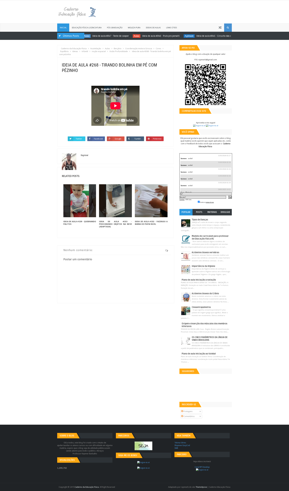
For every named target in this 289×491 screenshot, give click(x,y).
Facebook (98, 138)
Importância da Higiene (203, 266)
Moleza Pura (134, 27)
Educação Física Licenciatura (87, 27)
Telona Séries (180, 443)
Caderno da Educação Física (87, 487)
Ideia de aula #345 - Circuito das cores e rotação (200, 36)
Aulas (116, 36)
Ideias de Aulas (153, 27)
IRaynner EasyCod (182, 445)
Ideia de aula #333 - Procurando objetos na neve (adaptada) (115, 224)
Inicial (63, 27)
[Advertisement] (195, 11)
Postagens (188, 411)
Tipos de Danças (200, 219)
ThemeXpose (201, 487)
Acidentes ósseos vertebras (205, 252)
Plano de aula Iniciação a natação (199, 280)
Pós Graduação (115, 27)
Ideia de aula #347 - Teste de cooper (90, 36)
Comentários (189, 416)
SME (176, 448)
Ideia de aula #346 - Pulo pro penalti (140, 36)
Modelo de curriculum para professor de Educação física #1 (210, 237)
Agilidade (168, 36)
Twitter (79, 138)
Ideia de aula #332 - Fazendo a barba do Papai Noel (151, 222)
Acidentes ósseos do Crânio (205, 293)
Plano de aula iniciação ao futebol (199, 353)
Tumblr (137, 138)
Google (118, 138)
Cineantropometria (201, 307)
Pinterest (157, 138)
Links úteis (171, 27)
